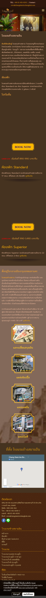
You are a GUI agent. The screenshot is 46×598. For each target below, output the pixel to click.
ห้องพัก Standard (15, 167)
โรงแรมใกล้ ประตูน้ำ (10, 562)
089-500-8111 (12, 508)
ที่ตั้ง (3, 541)
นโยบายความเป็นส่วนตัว (26, 588)
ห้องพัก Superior (14, 247)
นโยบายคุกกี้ (7, 590)
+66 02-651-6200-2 (13, 510)
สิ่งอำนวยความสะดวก (10, 538)
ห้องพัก (4, 536)
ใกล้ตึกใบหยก (7, 577)
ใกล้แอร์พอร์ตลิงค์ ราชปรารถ (13, 574)
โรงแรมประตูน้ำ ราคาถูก (11, 556)
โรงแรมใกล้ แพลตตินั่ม (11, 559)
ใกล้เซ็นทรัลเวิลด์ (8, 580)
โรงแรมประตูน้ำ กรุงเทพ (11, 565)
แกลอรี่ (4, 544)
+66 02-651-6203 (13, 513)
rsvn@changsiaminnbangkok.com (23, 5)
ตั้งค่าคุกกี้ (16, 594)
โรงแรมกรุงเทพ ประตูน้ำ (11, 553)
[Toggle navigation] (43, 10)
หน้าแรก (5, 533)
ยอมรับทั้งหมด (28, 594)
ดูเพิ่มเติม (29, 176)
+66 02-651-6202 (21, 2)
